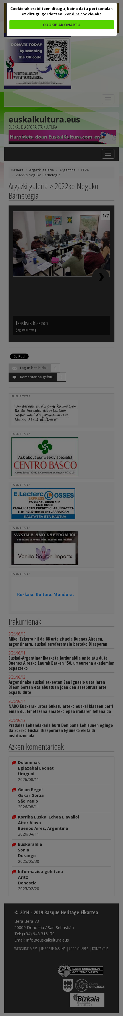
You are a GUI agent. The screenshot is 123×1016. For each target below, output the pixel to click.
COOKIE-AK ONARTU (61, 24)
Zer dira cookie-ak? (82, 13)
